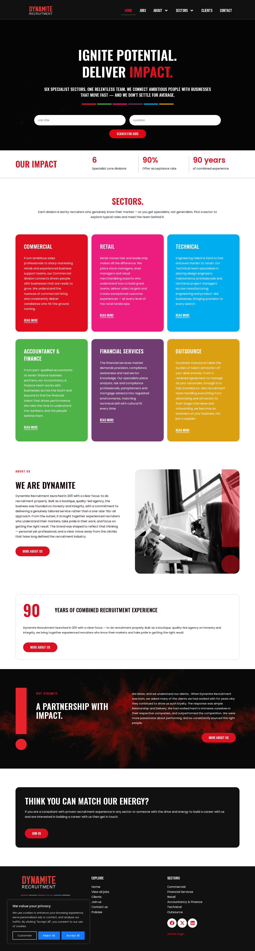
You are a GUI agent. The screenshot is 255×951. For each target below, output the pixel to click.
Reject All (49, 935)
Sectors (182, 10)
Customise (25, 935)
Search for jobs (128, 134)
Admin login (175, 934)
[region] (48, 922)
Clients (206, 10)
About (157, 10)
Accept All (73, 935)
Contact (226, 10)
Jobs (143, 10)
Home (128, 10)
